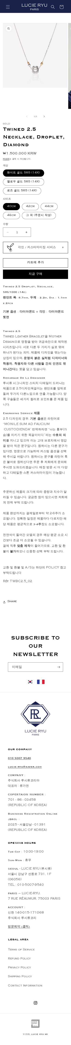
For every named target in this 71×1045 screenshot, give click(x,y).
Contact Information (25, 986)
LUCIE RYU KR (39, 1034)
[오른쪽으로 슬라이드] (44, 116)
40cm (11, 206)
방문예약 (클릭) (19, 926)
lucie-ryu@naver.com (25, 766)
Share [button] (12, 601)
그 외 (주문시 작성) (39, 215)
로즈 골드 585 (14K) (22, 191)
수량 (5, 224)
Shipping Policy (20, 976)
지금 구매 (35, 274)
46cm (11, 215)
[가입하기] (58, 667)
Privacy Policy (19, 968)
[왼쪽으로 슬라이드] (26, 116)
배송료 (6, 159)
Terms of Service (21, 950)
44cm (49, 206)
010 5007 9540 (19, 758)
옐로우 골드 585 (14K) (23, 182)
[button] (8, 7)
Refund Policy (19, 959)
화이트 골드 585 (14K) (23, 173)
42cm (30, 206)
